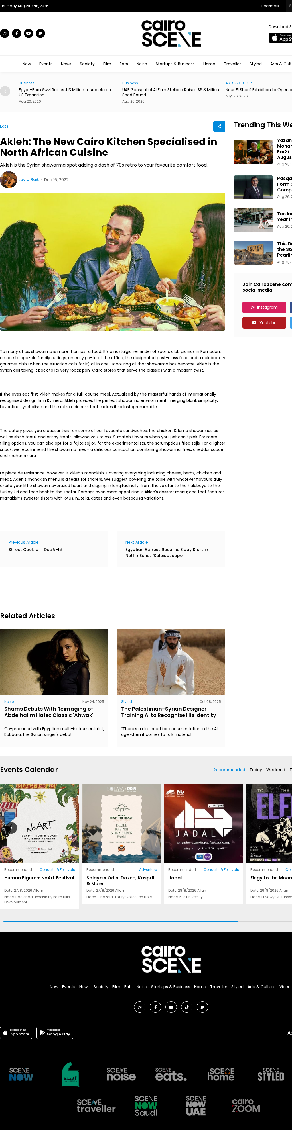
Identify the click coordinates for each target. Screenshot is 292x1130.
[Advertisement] (104, 588)
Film (107, 64)
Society (87, 64)
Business (27, 83)
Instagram (267, 307)
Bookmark (270, 5)
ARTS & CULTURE (137, 83)
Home (209, 64)
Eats (124, 64)
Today (256, 770)
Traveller (232, 64)
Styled (256, 64)
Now (27, 64)
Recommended (229, 770)
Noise (142, 64)
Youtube (268, 323)
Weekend (275, 770)
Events (45, 64)
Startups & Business (175, 64)
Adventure (148, 869)
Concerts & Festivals (57, 869)
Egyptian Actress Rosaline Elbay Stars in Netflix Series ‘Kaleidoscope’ (166, 552)
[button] (5, 91)
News (66, 64)
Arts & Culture (261, 987)
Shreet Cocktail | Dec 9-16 (35, 549)
